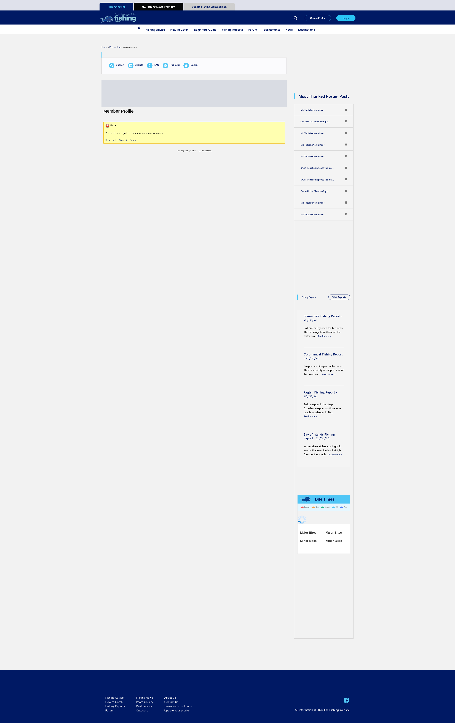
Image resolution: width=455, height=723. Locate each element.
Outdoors (142, 710)
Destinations (306, 29)
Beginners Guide (205, 29)
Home (104, 46)
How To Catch (179, 29)
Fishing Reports (232, 29)
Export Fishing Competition (209, 7)
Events (139, 64)
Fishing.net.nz (116, 7)
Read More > (324, 336)
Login (346, 18)
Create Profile (317, 18)
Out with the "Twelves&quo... (315, 121)
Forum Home (115, 46)
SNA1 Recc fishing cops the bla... (317, 168)
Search (120, 64)
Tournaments (271, 29)
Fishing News (144, 697)
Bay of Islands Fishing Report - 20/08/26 (319, 436)
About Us (170, 697)
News (289, 29)
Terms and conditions (178, 706)
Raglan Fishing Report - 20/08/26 (320, 394)
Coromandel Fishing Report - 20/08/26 (323, 356)
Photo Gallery (144, 702)
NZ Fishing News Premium (158, 7)
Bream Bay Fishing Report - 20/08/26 (323, 318)
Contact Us (171, 702)
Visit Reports (339, 297)
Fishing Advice (155, 29)
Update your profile (176, 710)
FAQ (156, 64)
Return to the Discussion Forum (120, 139)
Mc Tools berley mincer (312, 110)
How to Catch (114, 702)
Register (175, 64)
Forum (252, 29)
